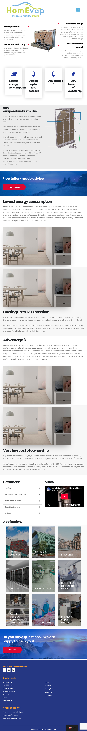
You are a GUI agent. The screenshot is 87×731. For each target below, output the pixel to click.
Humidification (8, 685)
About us (48, 685)
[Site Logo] (25, 9)
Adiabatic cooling (9, 691)
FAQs (5, 698)
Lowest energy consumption (17, 84)
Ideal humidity (8, 688)
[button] (78, 10)
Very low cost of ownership (75, 86)
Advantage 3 (55, 82)
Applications (7, 682)
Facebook (4, 670)
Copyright (48, 695)
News (47, 682)
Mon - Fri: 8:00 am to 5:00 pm (13, 712)
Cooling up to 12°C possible (33, 86)
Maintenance (7, 700)
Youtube (9, 670)
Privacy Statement (51, 689)
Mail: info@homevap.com (12, 718)
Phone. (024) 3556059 (10, 715)
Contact (6, 695)
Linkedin (13, 670)
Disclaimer (48, 692)
